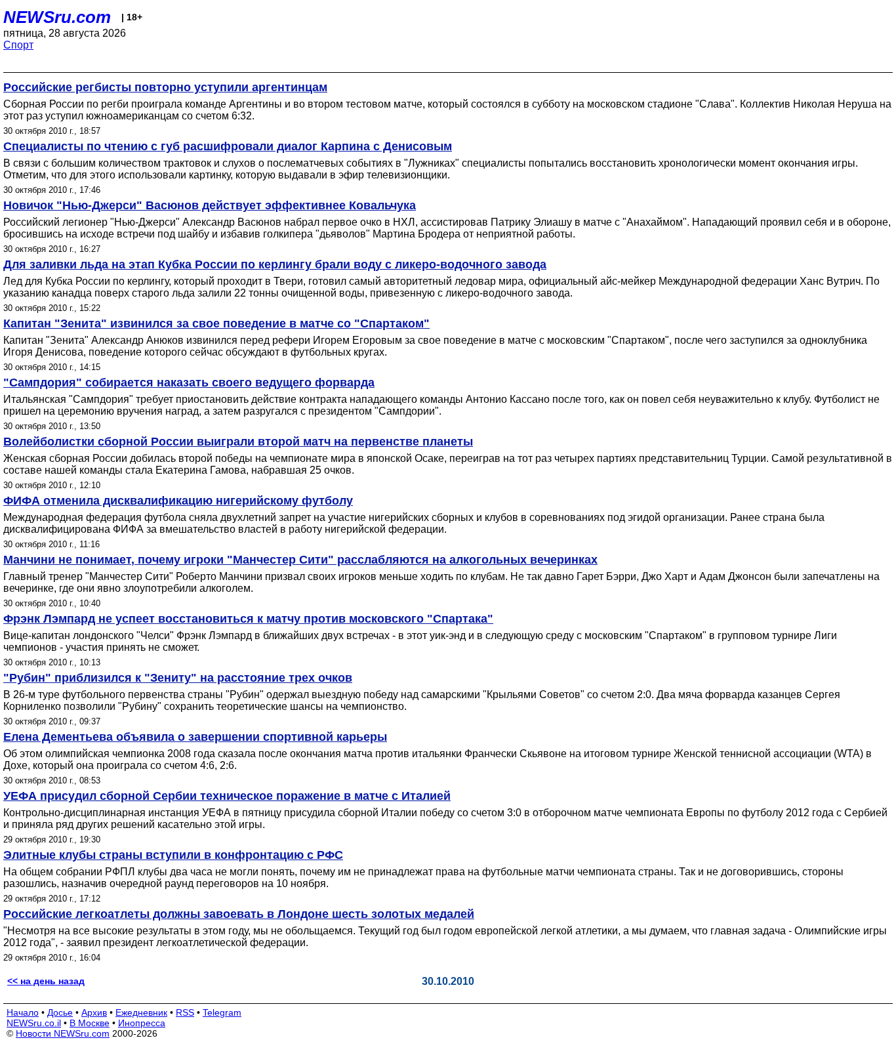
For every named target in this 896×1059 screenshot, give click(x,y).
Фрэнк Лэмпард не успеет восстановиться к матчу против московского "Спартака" (248, 618)
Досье (60, 1012)
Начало (23, 1012)
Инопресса (141, 1023)
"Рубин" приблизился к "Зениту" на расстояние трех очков (177, 677)
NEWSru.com (57, 17)
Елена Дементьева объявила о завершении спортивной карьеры (195, 736)
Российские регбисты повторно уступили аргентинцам (165, 87)
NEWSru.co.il (34, 1023)
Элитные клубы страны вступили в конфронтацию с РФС (173, 855)
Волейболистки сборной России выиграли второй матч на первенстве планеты (238, 441)
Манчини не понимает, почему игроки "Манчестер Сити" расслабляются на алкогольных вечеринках (300, 559)
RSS (185, 1012)
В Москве (90, 1023)
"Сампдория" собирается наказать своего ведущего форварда (189, 382)
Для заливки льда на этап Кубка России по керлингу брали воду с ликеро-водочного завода (274, 264)
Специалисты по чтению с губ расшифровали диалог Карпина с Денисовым (227, 146)
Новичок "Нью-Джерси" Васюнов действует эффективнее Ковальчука (209, 205)
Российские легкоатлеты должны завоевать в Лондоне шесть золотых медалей (238, 914)
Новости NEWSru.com (63, 1033)
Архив (94, 1012)
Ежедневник (141, 1012)
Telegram (222, 1012)
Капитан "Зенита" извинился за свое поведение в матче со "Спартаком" (216, 323)
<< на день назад (46, 981)
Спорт (18, 45)
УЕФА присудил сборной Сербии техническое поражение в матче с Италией (227, 795)
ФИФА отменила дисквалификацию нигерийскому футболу (178, 500)
